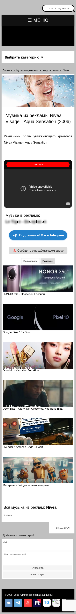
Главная (7, 70)
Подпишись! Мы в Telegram (41, 235)
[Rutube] (37, 603)
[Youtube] (28, 603)
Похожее (47, 261)
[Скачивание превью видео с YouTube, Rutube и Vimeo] (47, 603)
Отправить (37, 568)
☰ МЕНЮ (38, 20)
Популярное (30, 261)
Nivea (66, 70)
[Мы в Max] (56, 603)
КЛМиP (23, 595)
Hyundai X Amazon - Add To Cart (23, 446)
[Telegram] (18, 603)
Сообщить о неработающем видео (40, 250)
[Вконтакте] (8, 603)
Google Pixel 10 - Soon (17, 332)
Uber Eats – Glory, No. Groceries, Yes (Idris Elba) (33, 408)
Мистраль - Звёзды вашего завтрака (26, 485)
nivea (8, 515)
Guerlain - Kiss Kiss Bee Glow (21, 370)
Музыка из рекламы (27, 70)
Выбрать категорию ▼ (24, 57)
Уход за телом (50, 70)
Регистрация (37, 574)
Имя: (5, 542)
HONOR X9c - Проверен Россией (24, 293)
